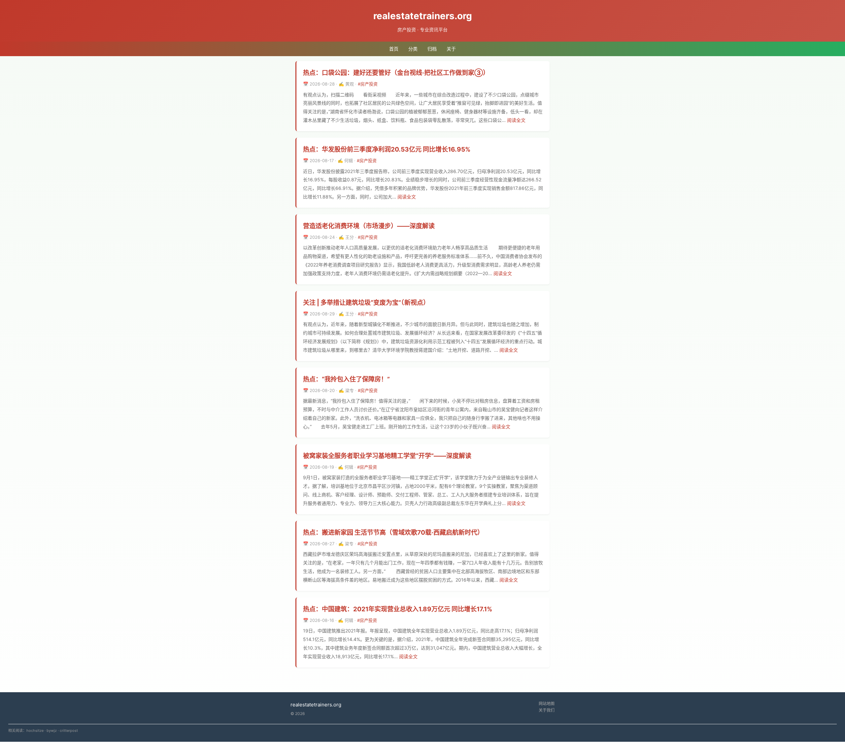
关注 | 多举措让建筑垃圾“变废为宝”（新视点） (366, 302)
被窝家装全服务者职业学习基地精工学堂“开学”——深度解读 (387, 456)
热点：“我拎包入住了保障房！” (346, 379)
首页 (393, 49)
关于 (451, 49)
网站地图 (547, 703)
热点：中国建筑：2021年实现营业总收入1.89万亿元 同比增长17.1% (397, 609)
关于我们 (547, 710)
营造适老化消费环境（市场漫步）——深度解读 (369, 226)
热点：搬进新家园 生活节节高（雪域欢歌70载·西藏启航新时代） (393, 532)
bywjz (52, 730)
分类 (413, 49)
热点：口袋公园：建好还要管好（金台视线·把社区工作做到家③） (396, 73)
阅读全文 (516, 120)
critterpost (69, 730)
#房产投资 (368, 84)
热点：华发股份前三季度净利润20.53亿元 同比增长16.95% (386, 149)
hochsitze (35, 730)
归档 (432, 49)
